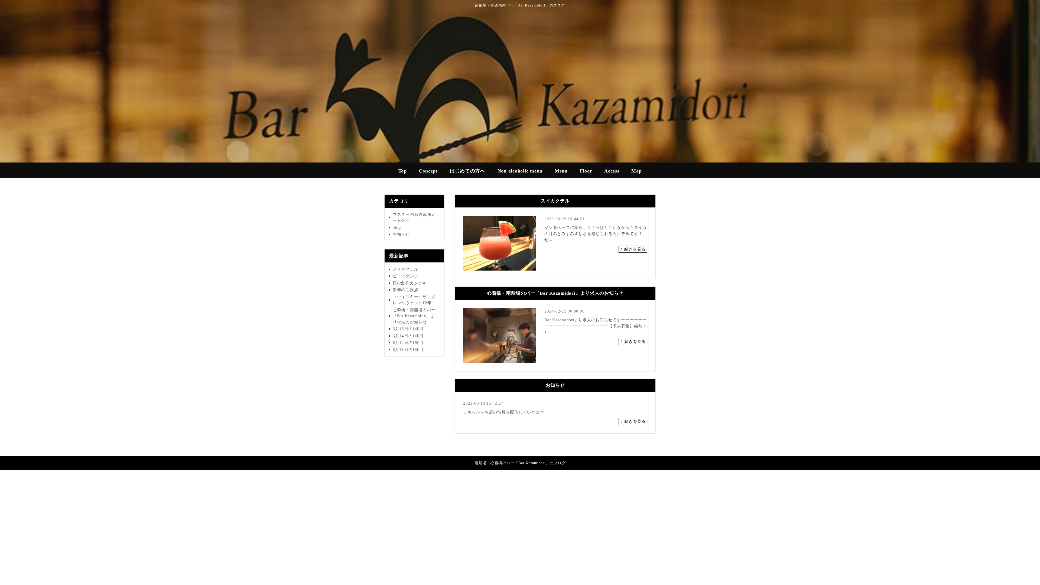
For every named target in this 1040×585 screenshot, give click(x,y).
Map (636, 171)
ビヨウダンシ (405, 276)
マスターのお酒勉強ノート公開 (414, 217)
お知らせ (401, 234)
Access (611, 171)
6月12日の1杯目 (408, 342)
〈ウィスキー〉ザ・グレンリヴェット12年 (414, 300)
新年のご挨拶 (405, 290)
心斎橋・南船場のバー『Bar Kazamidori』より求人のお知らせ (414, 316)
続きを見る (635, 249)
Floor (586, 171)
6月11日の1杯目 (408, 349)
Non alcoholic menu (520, 171)
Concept (428, 171)
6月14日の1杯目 (408, 336)
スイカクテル (405, 269)
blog (397, 227)
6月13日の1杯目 (408, 329)
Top (402, 171)
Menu (561, 171)
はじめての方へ (467, 171)
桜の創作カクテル (410, 283)
